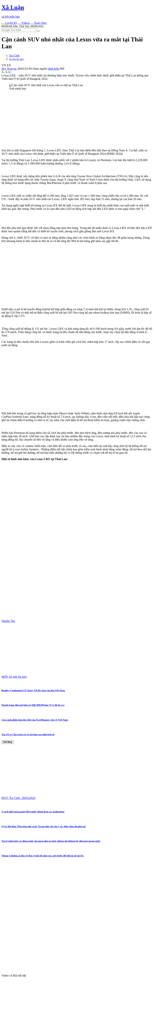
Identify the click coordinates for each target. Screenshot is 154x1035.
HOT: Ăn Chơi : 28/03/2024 (18, 798)
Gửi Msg (7, 742)
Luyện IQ (11, 23)
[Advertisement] (77, 119)
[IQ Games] (3, 24)
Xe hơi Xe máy (16, 59)
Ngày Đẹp (40, 23)
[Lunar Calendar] (31, 24)
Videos (25, 23)
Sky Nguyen (9, 68)
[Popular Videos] (19, 24)
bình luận (54, 68)
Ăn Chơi (14, 55)
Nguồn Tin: (8, 620)
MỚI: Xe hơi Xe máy (14, 676)
